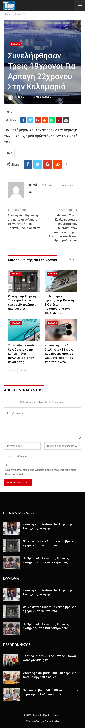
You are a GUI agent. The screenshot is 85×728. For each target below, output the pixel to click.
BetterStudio (52, 721)
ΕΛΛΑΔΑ (15, 44)
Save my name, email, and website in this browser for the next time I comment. (40, 472)
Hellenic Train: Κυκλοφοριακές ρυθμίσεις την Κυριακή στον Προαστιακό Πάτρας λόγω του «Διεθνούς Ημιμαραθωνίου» (63, 228)
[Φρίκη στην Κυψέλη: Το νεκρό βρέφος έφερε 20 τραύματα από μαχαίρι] (24, 281)
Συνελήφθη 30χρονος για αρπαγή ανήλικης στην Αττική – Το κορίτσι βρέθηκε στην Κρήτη (24, 224)
